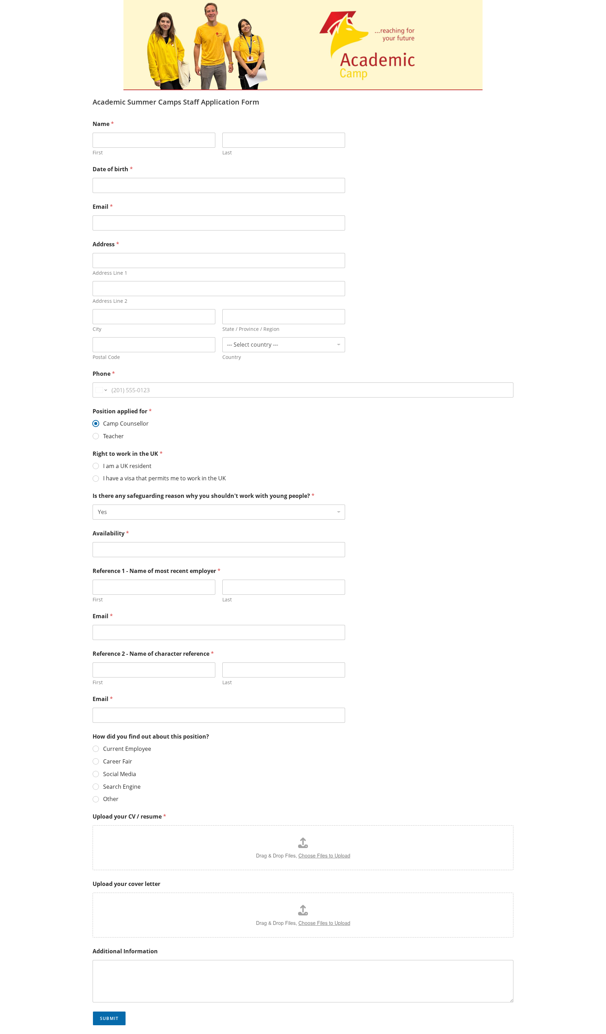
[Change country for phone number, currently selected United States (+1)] (101, 390)
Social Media (119, 774)
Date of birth (113, 169)
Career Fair (117, 761)
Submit (109, 1018)
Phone (104, 374)
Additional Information (125, 951)
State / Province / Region (251, 329)
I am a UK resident (127, 466)
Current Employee (127, 749)
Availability (111, 533)
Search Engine (122, 786)
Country (231, 357)
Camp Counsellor (126, 423)
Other (111, 799)
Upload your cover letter (126, 884)
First (98, 152)
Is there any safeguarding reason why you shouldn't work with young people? (204, 496)
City (97, 329)
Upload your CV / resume (129, 816)
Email (103, 207)
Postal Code (106, 357)
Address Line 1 (110, 273)
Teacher (113, 436)
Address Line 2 (110, 301)
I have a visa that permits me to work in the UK (164, 478)
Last (227, 152)
